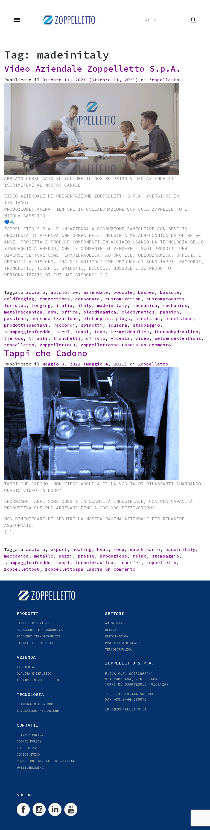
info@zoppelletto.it (126, 709)
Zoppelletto (164, 79)
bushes (146, 292)
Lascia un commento (146, 344)
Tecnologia (30, 694)
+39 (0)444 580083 (134, 694)
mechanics (175, 305)
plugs (123, 318)
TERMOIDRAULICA (118, 649)
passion (169, 312)
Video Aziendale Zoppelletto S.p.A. (92, 68)
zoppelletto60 (57, 344)
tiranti (38, 338)
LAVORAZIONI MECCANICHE (38, 711)
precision (147, 318)
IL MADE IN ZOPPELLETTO (38, 680)
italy (85, 305)
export (59, 549)
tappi (82, 331)
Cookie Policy (29, 741)
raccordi (64, 325)
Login (193, 19)
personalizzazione (54, 318)
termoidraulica (130, 331)
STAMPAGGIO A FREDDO (35, 704)
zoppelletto (19, 344)
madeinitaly (112, 305)
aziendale (95, 292)
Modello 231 (27, 748)
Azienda (26, 657)
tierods (13, 338)
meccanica (145, 305)
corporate (87, 298)
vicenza (120, 338)
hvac (102, 549)
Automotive (114, 623)
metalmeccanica (23, 312)
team (99, 331)
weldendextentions (177, 338)
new (52, 312)
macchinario (145, 549)
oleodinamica (99, 312)
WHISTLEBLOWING (30, 767)
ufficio (95, 338)
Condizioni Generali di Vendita (45, 761)
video (142, 338)
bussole (169, 292)
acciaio (35, 292)
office (70, 312)
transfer (130, 562)
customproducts (165, 298)
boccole (123, 292)
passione (15, 318)
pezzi (65, 556)
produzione (113, 556)
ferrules (15, 305)
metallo (43, 556)
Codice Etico (28, 754)
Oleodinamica (116, 636)
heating (82, 549)
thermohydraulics (176, 331)
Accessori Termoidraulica (40, 630)
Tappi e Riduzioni (33, 623)
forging (41, 305)
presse (86, 556)
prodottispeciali (26, 325)
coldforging (19, 298)
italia (64, 305)
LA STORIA (25, 667)
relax (139, 556)
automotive (64, 292)
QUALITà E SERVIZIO (34, 673)
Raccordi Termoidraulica (39, 636)
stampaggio (146, 325)
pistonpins (97, 318)
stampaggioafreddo (27, 331)
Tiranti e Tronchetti (36, 643)
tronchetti (67, 338)
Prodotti (28, 613)
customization (123, 298)
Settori (114, 613)
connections (55, 298)
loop (118, 549)
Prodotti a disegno (122, 643)
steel (63, 331)
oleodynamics (138, 312)
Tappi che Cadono (45, 353)
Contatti (28, 725)
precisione (179, 318)
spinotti (92, 325)
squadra (117, 325)
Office (110, 630)
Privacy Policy (30, 735)
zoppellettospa (100, 344)
